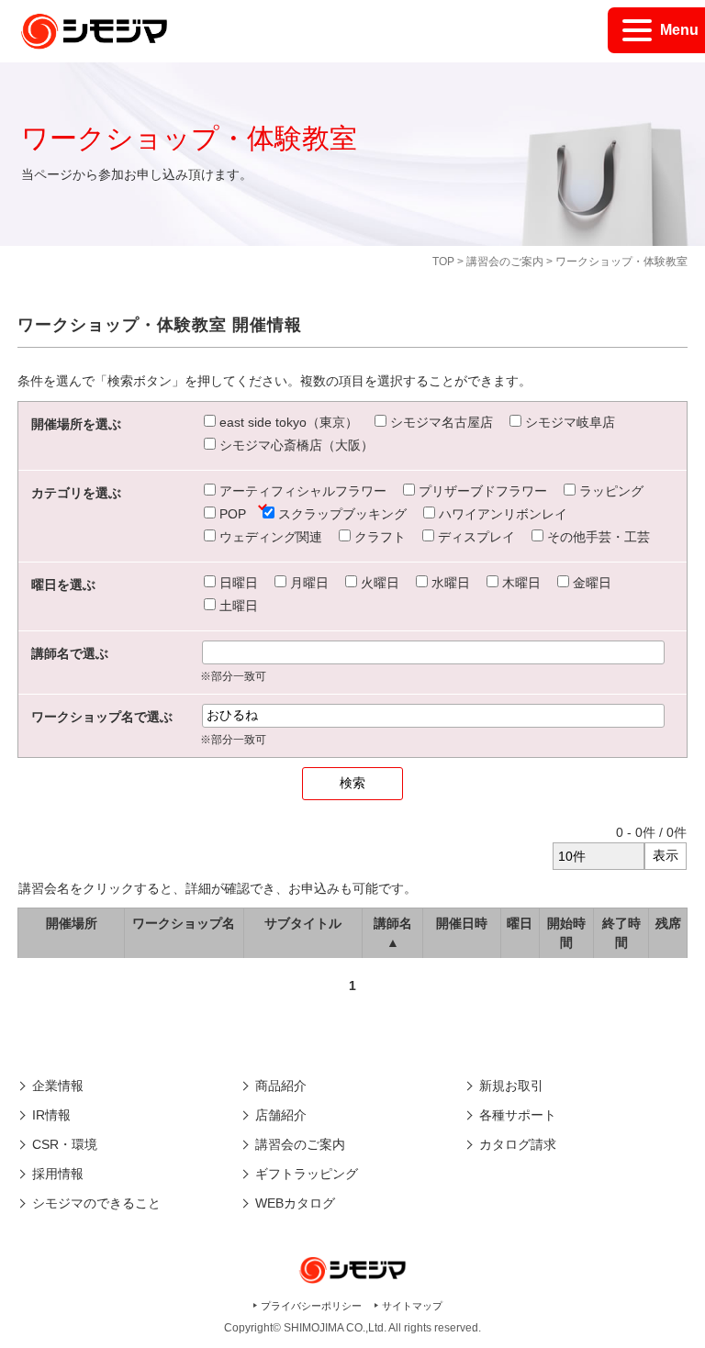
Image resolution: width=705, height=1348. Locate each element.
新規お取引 (511, 1085)
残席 (668, 923)
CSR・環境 (64, 1144)
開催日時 (461, 923)
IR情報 (51, 1115)
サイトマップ (412, 1305)
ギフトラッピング (306, 1173)
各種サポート (517, 1115)
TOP (443, 261)
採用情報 (58, 1173)
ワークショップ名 (183, 923)
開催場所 (71, 923)
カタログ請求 (517, 1144)
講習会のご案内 (504, 261)
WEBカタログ (295, 1203)
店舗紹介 (281, 1115)
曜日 (519, 923)
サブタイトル (302, 923)
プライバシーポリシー (311, 1305)
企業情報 (58, 1085)
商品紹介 (281, 1085)
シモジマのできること (96, 1203)
